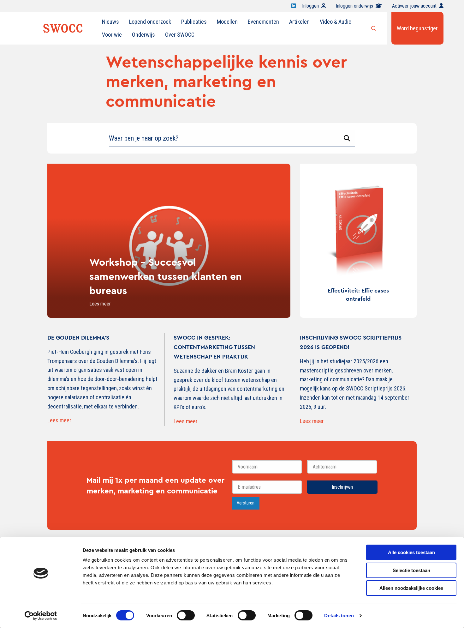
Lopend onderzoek (150, 21)
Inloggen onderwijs (354, 6)
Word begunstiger (417, 28)
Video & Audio (335, 21)
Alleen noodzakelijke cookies (411, 588)
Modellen (227, 21)
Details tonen (339, 615)
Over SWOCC (179, 34)
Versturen (245, 503)
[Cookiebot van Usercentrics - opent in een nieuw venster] (40, 615)
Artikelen (299, 21)
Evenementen (263, 21)
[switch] (186, 615)
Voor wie (112, 34)
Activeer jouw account (414, 6)
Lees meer (59, 420)
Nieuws (110, 21)
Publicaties (194, 21)
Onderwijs (143, 34)
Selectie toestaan (411, 570)
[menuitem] (110, 21)
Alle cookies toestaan (411, 552)
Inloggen (310, 6)
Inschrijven (342, 487)
